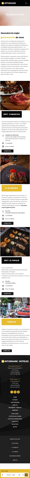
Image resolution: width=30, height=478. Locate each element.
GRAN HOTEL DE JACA (15, 439)
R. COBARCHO (15, 447)
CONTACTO (15, 421)
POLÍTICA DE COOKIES (15, 416)
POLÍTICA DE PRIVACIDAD (15, 419)
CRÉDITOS (15, 460)
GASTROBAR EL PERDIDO (15, 456)
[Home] (9, 4)
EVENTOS (15, 405)
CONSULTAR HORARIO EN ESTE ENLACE (15, 137)
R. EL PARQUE (15, 451)
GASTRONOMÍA (15, 402)
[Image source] (15, 361)
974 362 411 (16, 387)
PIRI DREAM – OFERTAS (15, 407)
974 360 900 (16, 374)
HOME (15, 397)
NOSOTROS (15, 424)
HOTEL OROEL (15, 443)
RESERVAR (15, 410)
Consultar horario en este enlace (15, 213)
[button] (26, 474)
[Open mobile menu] (26, 3)
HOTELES (15, 400)
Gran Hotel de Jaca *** (15, 366)
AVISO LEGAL (15, 413)
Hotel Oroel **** (15, 379)
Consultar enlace (10, 283)
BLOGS (15, 427)
